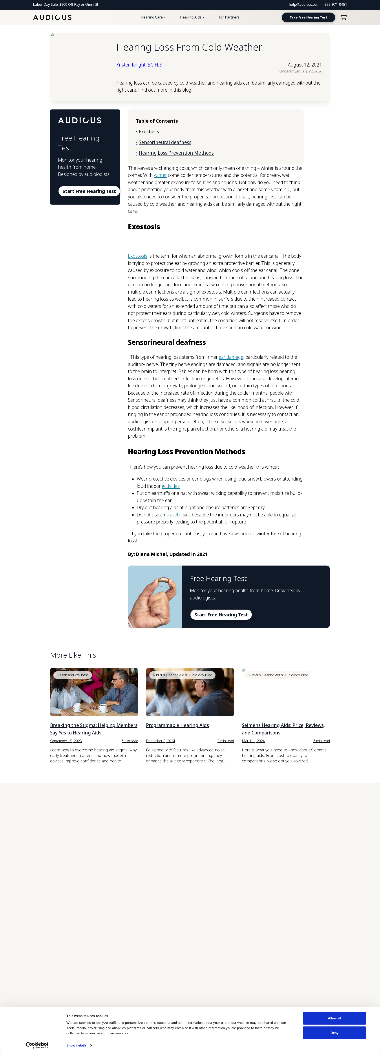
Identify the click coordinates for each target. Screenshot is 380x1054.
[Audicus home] (52, 17)
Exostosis (137, 256)
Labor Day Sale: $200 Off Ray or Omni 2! (65, 4)
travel (172, 515)
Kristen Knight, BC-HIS (139, 65)
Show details (76, 1045)
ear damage (231, 357)
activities (171, 486)
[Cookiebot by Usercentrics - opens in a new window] (37, 1045)
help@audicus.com (304, 4)
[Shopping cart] (343, 17)
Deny (334, 1032)
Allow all (334, 1018)
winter (160, 175)
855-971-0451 (336, 4)
